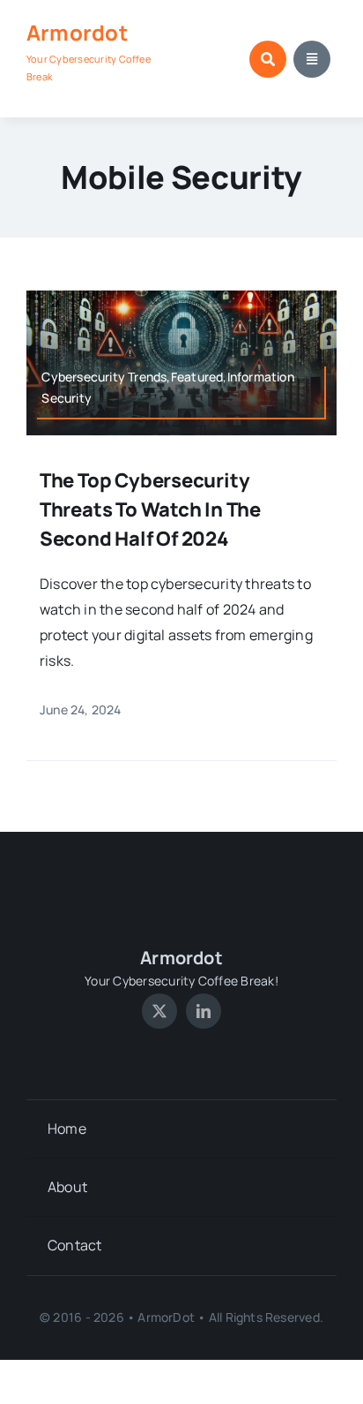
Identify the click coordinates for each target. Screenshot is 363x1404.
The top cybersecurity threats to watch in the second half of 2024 (150, 509)
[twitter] (159, 1011)
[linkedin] (203, 1011)
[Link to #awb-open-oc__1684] (311, 59)
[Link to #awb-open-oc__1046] (267, 59)
